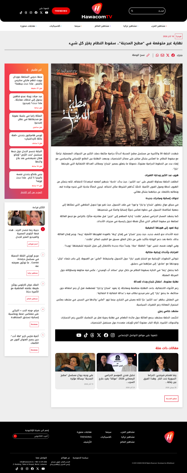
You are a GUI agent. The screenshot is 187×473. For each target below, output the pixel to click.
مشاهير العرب (159, 26)
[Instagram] (113, 335)
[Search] (132, 11)
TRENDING (61, 10)
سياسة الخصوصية (80, 458)
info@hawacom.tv (26, 461)
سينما (78, 26)
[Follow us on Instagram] (31, 12)
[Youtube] (78, 335)
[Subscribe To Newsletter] (15, 436)
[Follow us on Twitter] (37, 469)
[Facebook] (173, 55)
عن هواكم (65, 458)
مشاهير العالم (103, 26)
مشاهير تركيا (130, 26)
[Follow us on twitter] (41, 12)
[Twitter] (167, 55)
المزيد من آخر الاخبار (31, 192)
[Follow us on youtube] (46, 12)
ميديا (178, 36)
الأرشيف (87, 442)
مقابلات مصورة (28, 26)
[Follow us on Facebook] (36, 12)
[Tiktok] (86, 335)
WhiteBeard (170, 463)
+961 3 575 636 (41, 461)
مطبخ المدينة (171, 398)
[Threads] (26, 12)
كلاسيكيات (55, 26)
